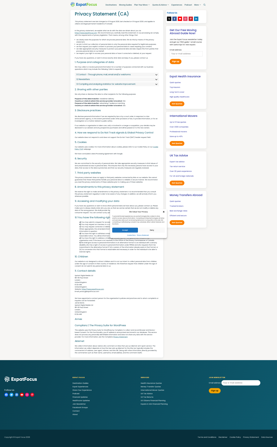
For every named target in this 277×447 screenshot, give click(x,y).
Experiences (177, 5)
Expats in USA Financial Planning (154, 404)
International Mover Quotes (152, 390)
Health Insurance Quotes (151, 383)
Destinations (111, 5)
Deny (152, 230)
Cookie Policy (131, 235)
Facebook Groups (80, 407)
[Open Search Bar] (204, 5)
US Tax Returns (147, 397)
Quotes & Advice (159, 5)
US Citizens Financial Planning (153, 400)
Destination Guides (80, 383)
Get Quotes (177, 104)
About (75, 414)
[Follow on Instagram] (185, 19)
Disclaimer (222, 437)
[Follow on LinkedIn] (196, 19)
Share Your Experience (82, 390)
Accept (125, 230)
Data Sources (267, 437)
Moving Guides (125, 5)
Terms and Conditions (207, 437)
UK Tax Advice (147, 393)
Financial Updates (80, 397)
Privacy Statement (143, 235)
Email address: (215, 383)
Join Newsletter (79, 404)
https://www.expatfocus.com (86, 33)
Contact (76, 411)
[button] (164, 212)
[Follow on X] (169, 19)
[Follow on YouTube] (180, 19)
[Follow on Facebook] (174, 19)
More (196, 5)
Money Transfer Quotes (151, 386)
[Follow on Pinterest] (191, 19)
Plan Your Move (141, 5)
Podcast (188, 5)
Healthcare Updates (81, 400)
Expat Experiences (80, 386)
